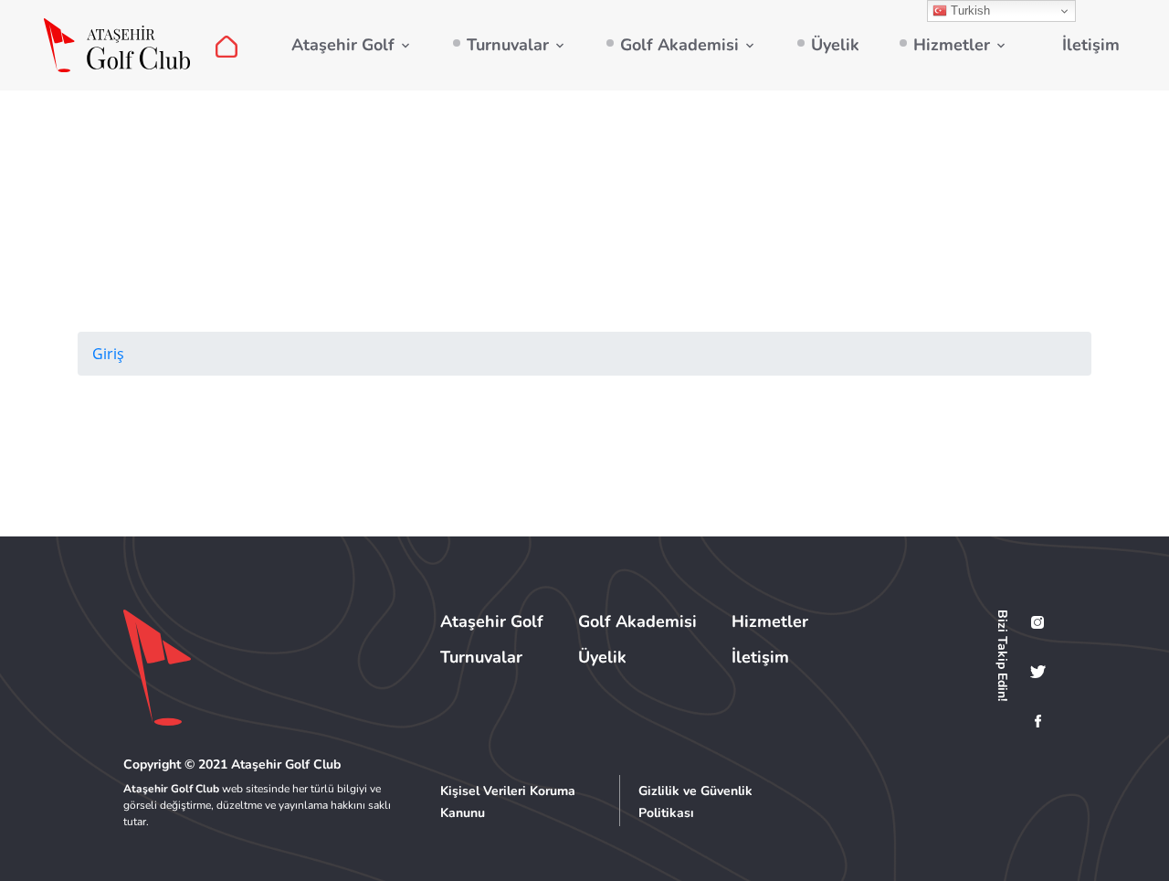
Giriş (108, 354)
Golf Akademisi (679, 45)
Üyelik (835, 45)
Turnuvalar (508, 45)
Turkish (968, 10)
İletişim (1091, 45)
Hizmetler (951, 45)
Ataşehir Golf (343, 45)
